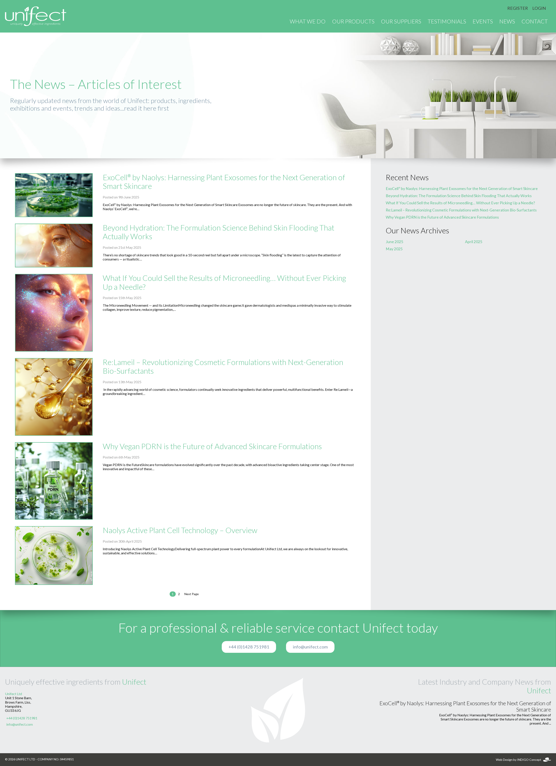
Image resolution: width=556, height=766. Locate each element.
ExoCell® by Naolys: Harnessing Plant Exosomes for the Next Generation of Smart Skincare (462, 189)
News (507, 21)
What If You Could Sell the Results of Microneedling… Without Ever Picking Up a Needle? (460, 203)
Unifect (134, 682)
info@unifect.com (310, 647)
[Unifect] (35, 16)
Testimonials (447, 21)
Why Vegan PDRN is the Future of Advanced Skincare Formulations (212, 446)
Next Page (191, 594)
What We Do (308, 21)
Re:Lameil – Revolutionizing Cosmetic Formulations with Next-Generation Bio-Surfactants (461, 210)
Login (539, 8)
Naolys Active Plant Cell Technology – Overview (180, 530)
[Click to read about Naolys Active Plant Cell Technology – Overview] (54, 555)
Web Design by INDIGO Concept (519, 759)
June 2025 (394, 242)
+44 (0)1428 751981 (248, 647)
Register (517, 8)
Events (483, 21)
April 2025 (473, 242)
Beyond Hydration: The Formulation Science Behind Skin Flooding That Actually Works (459, 196)
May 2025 (394, 249)
